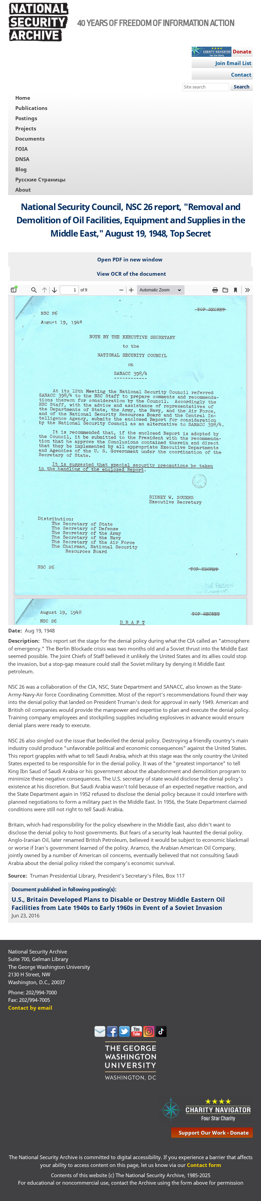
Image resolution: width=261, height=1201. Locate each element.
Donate (242, 51)
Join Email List (233, 63)
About (23, 189)
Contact (241, 74)
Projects (25, 128)
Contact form (204, 1165)
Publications (31, 108)
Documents (30, 138)
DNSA (22, 159)
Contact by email (30, 1007)
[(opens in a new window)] (99, 1034)
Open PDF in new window (129, 259)
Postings (26, 118)
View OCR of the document (131, 273)
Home (22, 97)
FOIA (21, 148)
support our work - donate (214, 1132)
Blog (21, 169)
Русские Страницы (40, 179)
